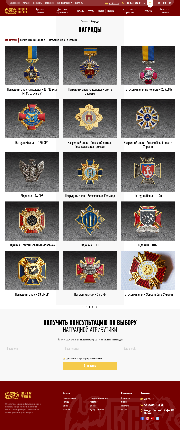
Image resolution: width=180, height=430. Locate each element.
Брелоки (110, 11)
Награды (80, 11)
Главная (84, 21)
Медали (90, 11)
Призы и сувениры (40, 11)
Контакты (79, 3)
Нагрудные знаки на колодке (63, 40)
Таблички (148, 11)
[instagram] (147, 418)
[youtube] (152, 418)
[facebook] (142, 418)
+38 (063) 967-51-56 (135, 3)
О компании (15, 3)
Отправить (90, 365)
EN (159, 3)
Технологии (49, 3)
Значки (101, 11)
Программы (37, 3)
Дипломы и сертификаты (62, 11)
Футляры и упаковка (164, 11)
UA (170, 3)
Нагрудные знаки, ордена (32, 40)
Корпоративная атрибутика (129, 11)
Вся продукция (63, 3)
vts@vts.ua (114, 3)
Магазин (26, 3)
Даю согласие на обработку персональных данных (84, 358)
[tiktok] (157, 418)
